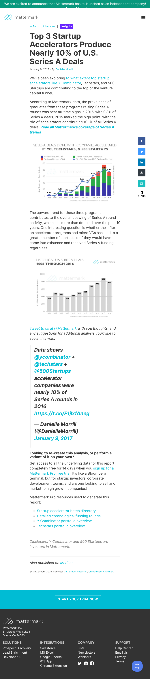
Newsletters (86, 652)
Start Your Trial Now (78, 599)
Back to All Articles (43, 26)
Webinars (84, 657)
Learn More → (77, 8)
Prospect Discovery (17, 648)
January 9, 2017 (53, 438)
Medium (67, 563)
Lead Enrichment (15, 652)
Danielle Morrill (64, 69)
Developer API (13, 657)
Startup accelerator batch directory (66, 511)
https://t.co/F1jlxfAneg (61, 413)
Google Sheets (51, 657)
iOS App (46, 661)
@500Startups (52, 371)
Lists (81, 648)
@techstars (48, 364)
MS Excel (47, 652)
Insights (66, 26)
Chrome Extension (53, 665)
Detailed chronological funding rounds (69, 516)
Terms (119, 661)
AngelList (108, 571)
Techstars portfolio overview (61, 526)
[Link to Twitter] (80, 663)
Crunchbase (95, 571)
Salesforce (48, 648)
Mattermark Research (75, 571)
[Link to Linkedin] (86, 663)
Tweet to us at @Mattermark (53, 328)
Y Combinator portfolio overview (64, 521)
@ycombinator (52, 357)
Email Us (121, 652)
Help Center (124, 648)
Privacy (120, 657)
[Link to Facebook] (92, 663)
